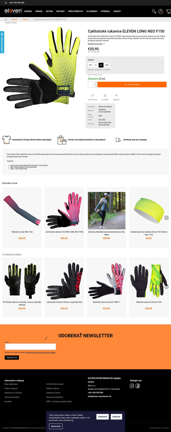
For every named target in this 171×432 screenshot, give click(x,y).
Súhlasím (116, 417)
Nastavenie (56, 426)
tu (72, 420)
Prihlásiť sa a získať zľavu (108, 222)
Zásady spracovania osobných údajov (108, 229)
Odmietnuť (102, 417)
